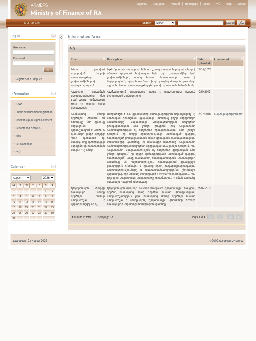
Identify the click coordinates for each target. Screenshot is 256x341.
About (206, 3)
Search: (147, 22)
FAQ (218, 3)
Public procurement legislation (34, 112)
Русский (175, 3)
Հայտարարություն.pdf (228, 114)
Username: (19, 47)
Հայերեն (141, 3)
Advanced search (241, 22)
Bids (18, 136)
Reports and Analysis (28, 128)
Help (229, 3)
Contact (241, 3)
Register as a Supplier (29, 79)
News (19, 104)
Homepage (191, 3)
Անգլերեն (158, 3)
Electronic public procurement (34, 120)
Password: (19, 58)
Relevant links (24, 144)
